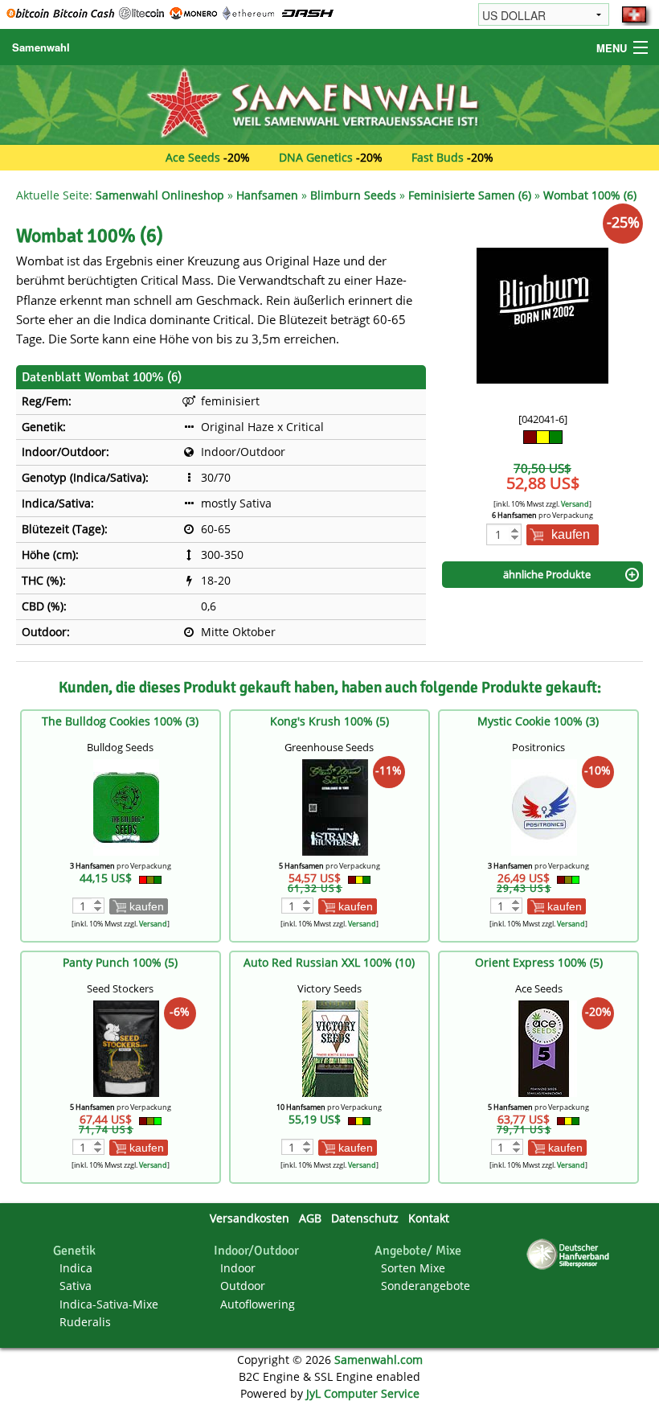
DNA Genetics (316, 157)
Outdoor (242, 1285)
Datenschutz (365, 1218)
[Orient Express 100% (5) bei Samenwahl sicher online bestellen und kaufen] (544, 1047)
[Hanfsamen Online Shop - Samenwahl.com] (329, 103)
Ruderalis (85, 1321)
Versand (575, 504)
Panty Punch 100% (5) (120, 962)
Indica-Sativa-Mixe (108, 1304)
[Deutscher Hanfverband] (570, 1253)
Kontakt (428, 1218)
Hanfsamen (267, 195)
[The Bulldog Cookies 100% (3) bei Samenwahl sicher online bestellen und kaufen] (126, 806)
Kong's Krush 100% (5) (329, 721)
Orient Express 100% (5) (539, 962)
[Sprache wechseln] (634, 14)
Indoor (238, 1268)
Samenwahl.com (378, 1359)
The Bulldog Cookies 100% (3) (120, 721)
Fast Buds (437, 157)
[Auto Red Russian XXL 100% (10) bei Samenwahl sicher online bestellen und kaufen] (335, 1047)
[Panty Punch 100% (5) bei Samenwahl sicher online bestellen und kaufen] (126, 1047)
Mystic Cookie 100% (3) (538, 721)
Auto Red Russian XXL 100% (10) (329, 962)
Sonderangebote (425, 1285)
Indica (75, 1268)
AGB (310, 1218)
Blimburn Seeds (353, 195)
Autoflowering (257, 1304)
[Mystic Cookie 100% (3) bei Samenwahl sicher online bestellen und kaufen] (544, 806)
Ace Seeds (193, 157)
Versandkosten (249, 1218)
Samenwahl (41, 47)
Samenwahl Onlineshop (160, 195)
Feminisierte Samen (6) (469, 195)
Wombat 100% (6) (589, 195)
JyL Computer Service (363, 1393)
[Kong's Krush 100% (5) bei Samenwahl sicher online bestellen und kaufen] (335, 806)
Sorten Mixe (413, 1268)
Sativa (75, 1285)
